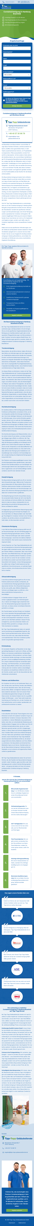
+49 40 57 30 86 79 (9, 2)
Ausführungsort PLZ (8, 91)
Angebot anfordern (17, 315)
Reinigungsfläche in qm (9, 78)
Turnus (5, 85)
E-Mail (5, 65)
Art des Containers (8, 72)
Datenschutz (22, 1223)
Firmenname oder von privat (10, 45)
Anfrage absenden (17, 105)
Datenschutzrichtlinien (11, 102)
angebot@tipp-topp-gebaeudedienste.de (25, 2)
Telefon (5, 58)
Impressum (12, 1223)
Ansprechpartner (7, 52)
